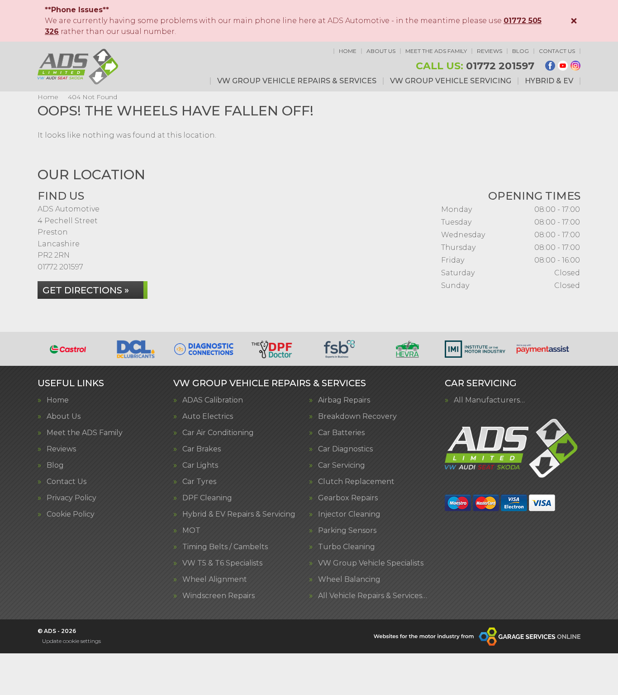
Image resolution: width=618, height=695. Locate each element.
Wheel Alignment (214, 579)
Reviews (489, 51)
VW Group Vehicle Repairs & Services (296, 81)
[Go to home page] (79, 66)
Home (348, 51)
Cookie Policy (71, 514)
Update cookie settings (71, 640)
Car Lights (200, 465)
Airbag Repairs (344, 400)
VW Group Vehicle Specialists (370, 563)
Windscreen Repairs (218, 595)
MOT (191, 530)
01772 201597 (475, 66)
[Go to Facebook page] (550, 66)
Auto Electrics (207, 416)
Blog (520, 51)
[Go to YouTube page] (563, 66)
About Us (380, 51)
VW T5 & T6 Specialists (222, 563)
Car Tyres (199, 481)
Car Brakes (201, 449)
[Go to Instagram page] (575, 66)
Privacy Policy (71, 498)
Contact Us (557, 51)
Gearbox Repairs (348, 498)
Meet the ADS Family (436, 51)
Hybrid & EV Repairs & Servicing (238, 514)
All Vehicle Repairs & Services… (372, 595)
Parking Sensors (347, 530)
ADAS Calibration (212, 400)
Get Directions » (86, 290)
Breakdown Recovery (357, 416)
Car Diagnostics (345, 449)
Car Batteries (341, 432)
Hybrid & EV (549, 81)
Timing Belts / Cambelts (225, 547)
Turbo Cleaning (346, 547)
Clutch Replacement (356, 481)
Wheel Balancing (349, 579)
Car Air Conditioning (218, 432)
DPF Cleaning (207, 498)
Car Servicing (341, 465)
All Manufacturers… (489, 400)
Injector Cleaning (349, 514)
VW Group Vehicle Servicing (450, 81)
